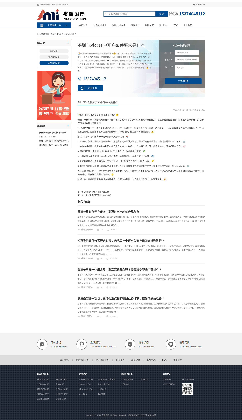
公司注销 (125, 384)
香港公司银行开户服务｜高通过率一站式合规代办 (108, 211)
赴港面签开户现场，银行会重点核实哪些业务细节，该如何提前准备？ (121, 298)
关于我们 (187, 25)
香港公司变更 (62, 379)
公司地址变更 (62, 389)
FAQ (176, 25)
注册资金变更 (62, 394)
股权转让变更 (43, 394)
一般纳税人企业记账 (107, 379)
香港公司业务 (100, 25)
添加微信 (199, 4)
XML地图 (152, 415)
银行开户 (135, 25)
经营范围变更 (43, 389)
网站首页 (83, 25)
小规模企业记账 (86, 379)
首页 (52, 34)
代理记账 (149, 25)
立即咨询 (92, 88)
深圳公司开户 (71, 34)
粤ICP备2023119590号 (137, 415)
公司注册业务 (127, 379)
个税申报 (102, 389)
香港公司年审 (43, 399)
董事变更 (60, 384)
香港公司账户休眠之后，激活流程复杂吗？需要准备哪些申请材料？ (120, 269)
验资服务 (102, 394)
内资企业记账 (85, 384)
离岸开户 (167, 379)
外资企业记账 (104, 384)
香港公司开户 (87, 230)
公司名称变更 (43, 384)
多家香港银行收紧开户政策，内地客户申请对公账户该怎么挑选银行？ (121, 240)
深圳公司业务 (118, 25)
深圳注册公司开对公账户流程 (98, 195)
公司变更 (144, 379)
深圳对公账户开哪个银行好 (97, 192)
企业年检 (83, 394)
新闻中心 (163, 25)
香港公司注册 (43, 379)
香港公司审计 (62, 399)
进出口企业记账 (86, 389)
